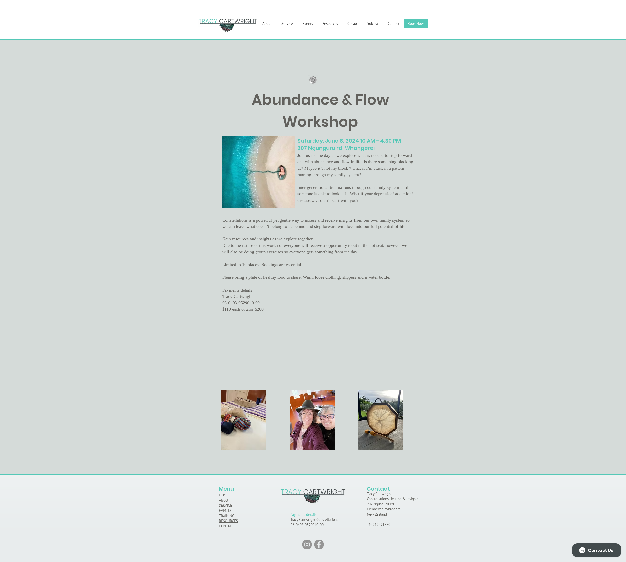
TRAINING (226, 515)
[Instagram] (307, 544)
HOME (224, 495)
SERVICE (225, 505)
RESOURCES (228, 520)
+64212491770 (378, 524)
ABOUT (224, 500)
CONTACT (226, 526)
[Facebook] (319, 544)
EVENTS (225, 510)
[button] (439, 22)
